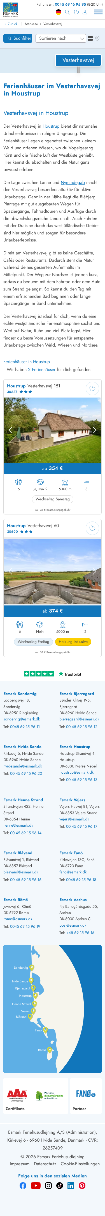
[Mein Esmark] (84, 12)
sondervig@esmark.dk (21, 719)
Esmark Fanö (71, 853)
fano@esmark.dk (73, 872)
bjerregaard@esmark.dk (79, 719)
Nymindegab (73, 182)
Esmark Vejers (72, 800)
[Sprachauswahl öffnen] (58, 12)
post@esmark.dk (72, 925)
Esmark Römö (15, 899)
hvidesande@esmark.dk (22, 766)
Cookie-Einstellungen (80, 1163)
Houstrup (51, 126)
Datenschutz (45, 1163)
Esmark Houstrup (74, 746)
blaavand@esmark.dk (20, 872)
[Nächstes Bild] (94, 430)
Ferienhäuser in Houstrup (26, 361)
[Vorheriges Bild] (10, 430)
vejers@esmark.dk (74, 819)
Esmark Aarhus (73, 899)
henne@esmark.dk (18, 825)
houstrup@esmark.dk (76, 772)
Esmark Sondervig (20, 693)
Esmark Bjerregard (76, 693)
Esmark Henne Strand (23, 800)
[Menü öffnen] (98, 12)
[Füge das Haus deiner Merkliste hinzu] (92, 388)
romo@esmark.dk (17, 919)
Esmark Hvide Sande (22, 746)
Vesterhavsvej (52, 23)
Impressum (19, 1163)
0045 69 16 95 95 (70, 4)
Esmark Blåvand (17, 853)
